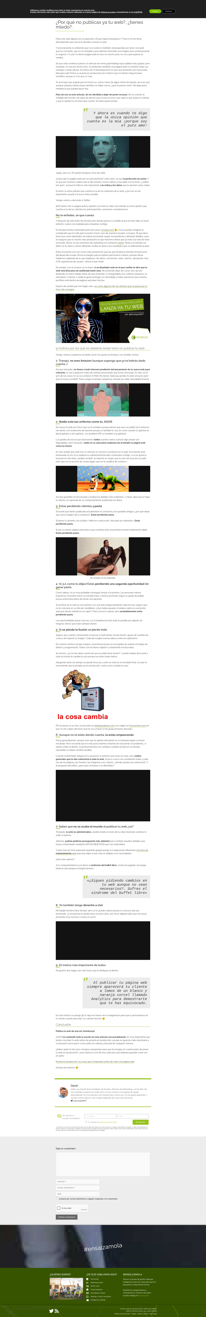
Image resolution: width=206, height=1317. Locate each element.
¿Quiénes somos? (60, 1274)
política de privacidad (108, 1122)
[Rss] (56, 1311)
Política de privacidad (122, 1314)
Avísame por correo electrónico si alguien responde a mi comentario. (88, 1199)
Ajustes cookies (142, 1314)
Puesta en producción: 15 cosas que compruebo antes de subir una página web (95, 1061)
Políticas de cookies (108, 12)
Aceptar (155, 11)
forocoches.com (137, 725)
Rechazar (168, 11)
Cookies (133, 1314)
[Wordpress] (62, 1311)
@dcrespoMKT (80, 1101)
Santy (121, 243)
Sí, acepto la (102, 1122)
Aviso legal (153, 1314)
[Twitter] (51, 1311)
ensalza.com (107, 230)
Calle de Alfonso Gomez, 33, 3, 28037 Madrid (141, 1311)
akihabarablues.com (105, 725)
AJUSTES (138, 12)
